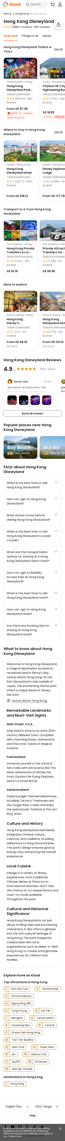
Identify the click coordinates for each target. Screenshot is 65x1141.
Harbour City (39, 1054)
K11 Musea (41, 1061)
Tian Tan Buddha (22, 1040)
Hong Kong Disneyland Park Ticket (19, 90)
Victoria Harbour (21, 996)
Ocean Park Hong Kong (25, 1032)
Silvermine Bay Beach (19, 445)
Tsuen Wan (47, 1047)
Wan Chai (18, 1047)
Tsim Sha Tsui (19, 989)
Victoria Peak (50, 989)
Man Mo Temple (22, 1069)
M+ (14, 1054)
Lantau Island (45, 1018)
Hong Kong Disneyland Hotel (19, 171)
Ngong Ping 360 (21, 1003)
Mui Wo (51, 448)
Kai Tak (45, 1010)
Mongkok (17, 1018)
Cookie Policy (14, 1136)
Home (7, 13)
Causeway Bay (20, 1025)
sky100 (16, 1061)
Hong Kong (22, 13)
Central (49, 1025)
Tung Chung (19, 1010)
